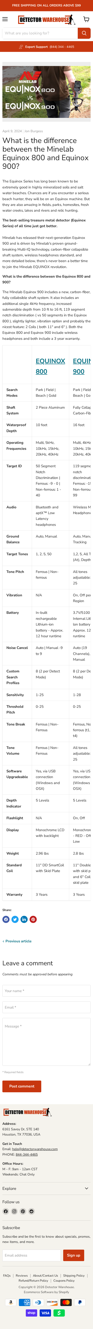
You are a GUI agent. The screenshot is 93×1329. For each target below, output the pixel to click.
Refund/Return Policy (33, 1281)
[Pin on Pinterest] (33, 919)
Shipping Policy (74, 1276)
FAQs (6, 1276)
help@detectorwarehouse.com (35, 1149)
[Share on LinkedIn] (24, 919)
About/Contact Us (45, 1276)
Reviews (22, 1276)
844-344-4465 (27, 1154)
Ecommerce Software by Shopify (46, 1292)
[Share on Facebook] (6, 919)
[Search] (84, 33)
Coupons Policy (64, 1281)
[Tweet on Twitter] (15, 919)
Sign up (73, 1255)
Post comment (21, 1086)
